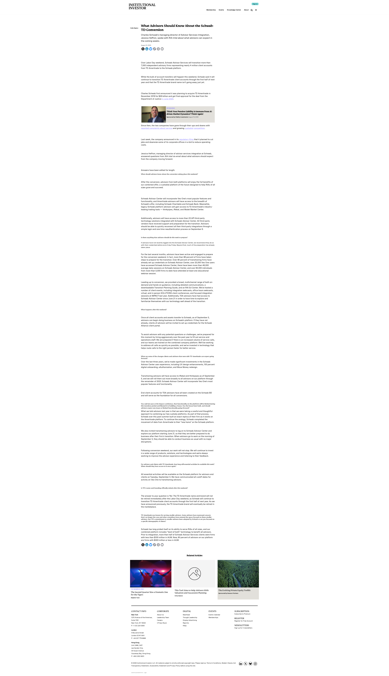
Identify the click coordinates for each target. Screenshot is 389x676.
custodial (189, 128)
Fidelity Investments (182, 117)
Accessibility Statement (158, 666)
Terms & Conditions (214, 663)
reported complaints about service (156, 128)
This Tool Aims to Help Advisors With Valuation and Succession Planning (192, 591)
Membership (211, 10)
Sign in (255, 4)
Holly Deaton (179, 596)
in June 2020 (167, 99)
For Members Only (137, 589)
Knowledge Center (234, 10)
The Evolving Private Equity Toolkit (234, 590)
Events (221, 10)
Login (145, 672)
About (246, 10)
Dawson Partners (232, 593)
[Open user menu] (256, 9)
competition (199, 128)
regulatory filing (186, 139)
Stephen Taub (135, 597)
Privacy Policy (175, 666)
